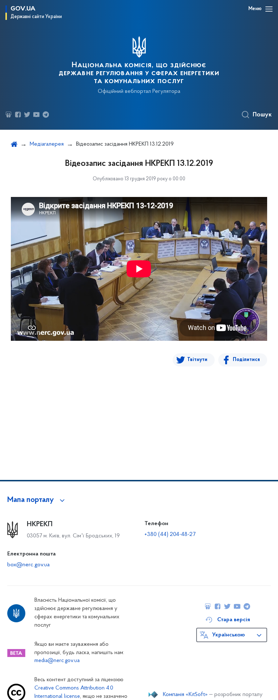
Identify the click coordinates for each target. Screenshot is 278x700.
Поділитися (246, 359)
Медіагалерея (47, 144)
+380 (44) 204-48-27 (169, 534)
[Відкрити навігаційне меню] (269, 9)
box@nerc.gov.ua (28, 565)
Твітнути (197, 359)
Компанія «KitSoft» (185, 694)
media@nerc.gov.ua (57, 661)
